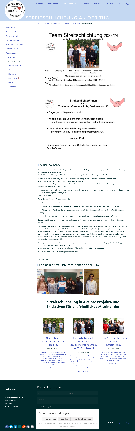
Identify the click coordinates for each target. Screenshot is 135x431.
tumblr (28, 426)
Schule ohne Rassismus (14, 44)
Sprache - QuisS (12, 36)
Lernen (84, 4)
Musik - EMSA (11, 32)
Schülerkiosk (12, 70)
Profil (38, 4)
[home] (15, 10)
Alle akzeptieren (50, 419)
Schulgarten (12, 74)
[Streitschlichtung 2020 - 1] (60, 281)
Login (128, 423)
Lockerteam (12, 87)
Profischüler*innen (75, 23)
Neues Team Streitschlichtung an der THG (53, 341)
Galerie (109, 4)
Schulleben (52, 4)
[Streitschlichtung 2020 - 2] (106, 282)
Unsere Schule (56, 23)
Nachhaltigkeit (11, 53)
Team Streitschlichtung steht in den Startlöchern (113, 341)
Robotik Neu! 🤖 (14, 78)
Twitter (11, 426)
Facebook (7, 426)
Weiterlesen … (54, 368)
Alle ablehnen (64, 419)
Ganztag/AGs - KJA (12, 40)
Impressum (121, 423)
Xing (19, 426)
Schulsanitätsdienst (15, 65)
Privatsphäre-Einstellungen (82, 419)
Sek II (96, 4)
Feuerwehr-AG (13, 82)
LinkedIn (15, 426)
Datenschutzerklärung (64, 426)
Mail (32, 426)
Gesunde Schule (12, 49)
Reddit (24, 426)
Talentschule (69, 4)
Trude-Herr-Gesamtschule (44, 23)
